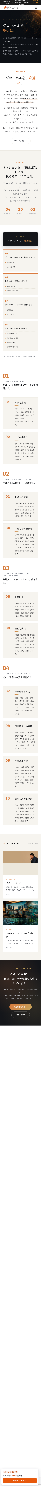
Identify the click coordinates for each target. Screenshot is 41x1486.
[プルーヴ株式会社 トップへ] (11, 7)
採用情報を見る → (20, 1007)
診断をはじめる (20, 1480)
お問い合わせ (20, 1014)
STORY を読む (20, 141)
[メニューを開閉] (36, 7)
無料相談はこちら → (35, 2)
